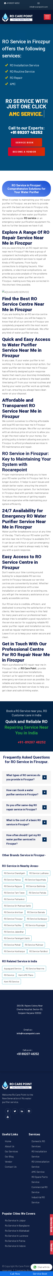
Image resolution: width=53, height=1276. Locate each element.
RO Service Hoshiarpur (14, 951)
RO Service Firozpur (13, 918)
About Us (9, 1146)
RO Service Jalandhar (14, 931)
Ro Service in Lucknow (16, 1235)
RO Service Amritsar (13, 912)
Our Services (11, 1151)
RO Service (9, 975)
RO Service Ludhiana (38, 873)
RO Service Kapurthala (35, 879)
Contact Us (11, 1166)
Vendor (8, 1161)
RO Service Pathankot (14, 899)
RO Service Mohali (12, 944)
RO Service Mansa (12, 879)
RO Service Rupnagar (35, 925)
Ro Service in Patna (15, 1240)
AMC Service (38, 1171)
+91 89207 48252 (13, 3)
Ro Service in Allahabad (17, 1230)
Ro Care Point (22, 1266)
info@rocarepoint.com (39, 7)
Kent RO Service (11, 981)
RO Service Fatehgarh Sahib (17, 938)
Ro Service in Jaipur (15, 1220)
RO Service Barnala (36, 912)
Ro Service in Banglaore (17, 1225)
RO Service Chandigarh (14, 873)
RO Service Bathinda (35, 886)
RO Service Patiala (37, 892)
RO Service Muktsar (34, 944)
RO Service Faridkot (38, 951)
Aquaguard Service (12, 968)
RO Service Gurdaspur (37, 918)
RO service (30, 218)
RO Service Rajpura (13, 886)
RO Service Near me (35, 968)
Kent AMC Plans (25, 975)
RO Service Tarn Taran (14, 892)
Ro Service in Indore (15, 1245)
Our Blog (9, 1156)
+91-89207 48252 (32, 742)
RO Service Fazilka (12, 925)
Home (8, 1141)
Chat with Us (43, 1267)
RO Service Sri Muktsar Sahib (17, 905)
